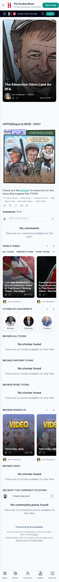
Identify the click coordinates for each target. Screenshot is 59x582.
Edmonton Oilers (24, 201)
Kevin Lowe (9, 201)
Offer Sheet (40, 201)
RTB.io (35, 534)
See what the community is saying (25, 490)
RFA (52, 198)
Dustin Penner (12, 198)
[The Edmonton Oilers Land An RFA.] (29, 61)
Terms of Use (21, 540)
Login (50, 14)
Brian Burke (25, 198)
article (25, 190)
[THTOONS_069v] (18, 435)
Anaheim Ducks (40, 198)
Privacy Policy (37, 540)
